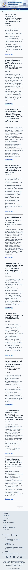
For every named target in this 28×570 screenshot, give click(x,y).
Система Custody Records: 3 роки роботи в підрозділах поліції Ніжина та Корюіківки (14, 316)
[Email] (21, 557)
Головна (5, 513)
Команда (5, 518)
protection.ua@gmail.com (12, 553)
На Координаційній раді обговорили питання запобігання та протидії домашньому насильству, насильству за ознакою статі (13, 365)
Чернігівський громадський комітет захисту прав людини (15, 4)
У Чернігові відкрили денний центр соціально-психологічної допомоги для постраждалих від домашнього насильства (14, 462)
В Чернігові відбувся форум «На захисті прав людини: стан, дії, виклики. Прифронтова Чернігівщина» (13, 169)
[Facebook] (7, 557)
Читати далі (9, 54)
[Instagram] (14, 557)
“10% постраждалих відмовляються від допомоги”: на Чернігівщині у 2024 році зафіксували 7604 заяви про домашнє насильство (14, 415)
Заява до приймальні (9, 527)
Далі (20, 507)
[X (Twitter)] (10, 557)
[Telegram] (18, 557)
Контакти (6, 529)
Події (4, 525)
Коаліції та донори (8, 522)
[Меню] (24, 4)
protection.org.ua (16, 568)
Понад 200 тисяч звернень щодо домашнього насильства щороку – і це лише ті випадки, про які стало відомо (13, 19)
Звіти (4, 520)
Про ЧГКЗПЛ (6, 515)
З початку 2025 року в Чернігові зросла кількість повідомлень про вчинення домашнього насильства (13, 220)
